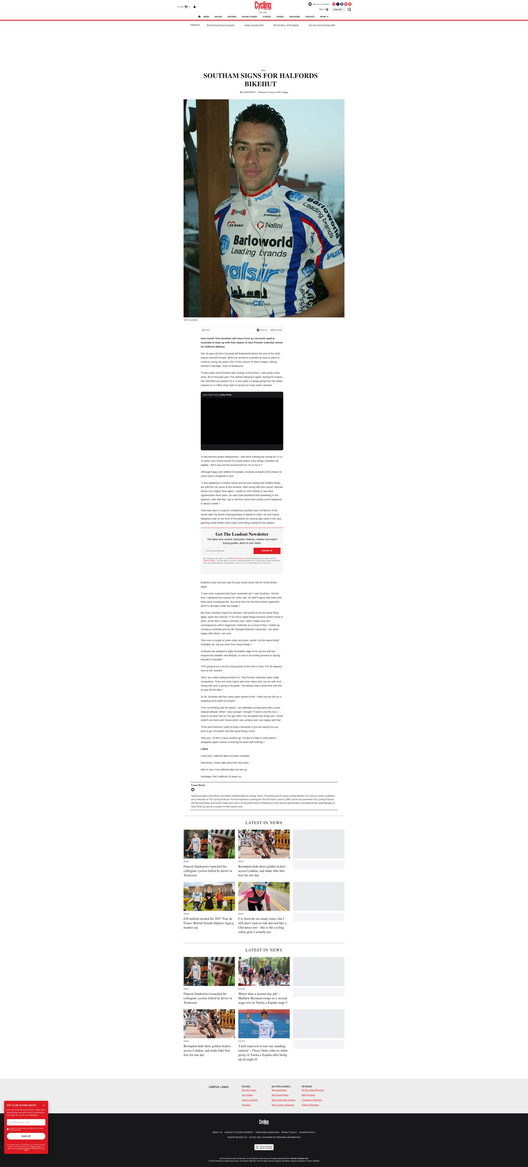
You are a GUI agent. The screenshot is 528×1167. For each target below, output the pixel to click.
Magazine (295, 17)
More (323, 17)
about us (217, 1132)
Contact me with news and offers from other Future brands (26, 1129)
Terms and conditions (267, 1132)
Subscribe (338, 9)
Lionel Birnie (249, 92)
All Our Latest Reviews (313, 1090)
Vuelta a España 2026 (254, 25)
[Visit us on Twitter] (337, 4)
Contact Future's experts (239, 1132)
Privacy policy (289, 1132)
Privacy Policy (36, 1146)
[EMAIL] (193, 789)
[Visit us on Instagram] (334, 4)
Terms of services (236, 558)
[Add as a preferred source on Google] (264, 1147)
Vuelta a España (250, 1100)
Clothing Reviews (310, 1105)
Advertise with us (237, 1137)
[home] (199, 17)
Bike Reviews (308, 1095)
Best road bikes (279, 1090)
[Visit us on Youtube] (345, 4)
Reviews (232, 17)
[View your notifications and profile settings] (194, 7)
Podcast (310, 17)
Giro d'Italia (247, 1095)
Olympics (246, 1105)
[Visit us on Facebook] (341, 4)
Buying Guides (249, 17)
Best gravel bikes (280, 1095)
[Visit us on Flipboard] (349, 4)
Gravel (280, 17)
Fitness (267, 17)
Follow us (263, 330)
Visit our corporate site (299, 1158)
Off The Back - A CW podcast (286, 25)
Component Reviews (312, 1100)
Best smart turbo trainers (283, 1100)
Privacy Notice (209, 561)
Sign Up (26, 1136)
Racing (218, 17)
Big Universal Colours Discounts (221, 25)
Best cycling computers (283, 1105)
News (206, 17)
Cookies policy (307, 1132)
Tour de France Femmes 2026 (322, 25)
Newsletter (278, 330)
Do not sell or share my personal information (274, 1137)
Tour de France (249, 1090)
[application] (242, 421)
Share (207, 330)
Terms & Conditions (24, 1148)
